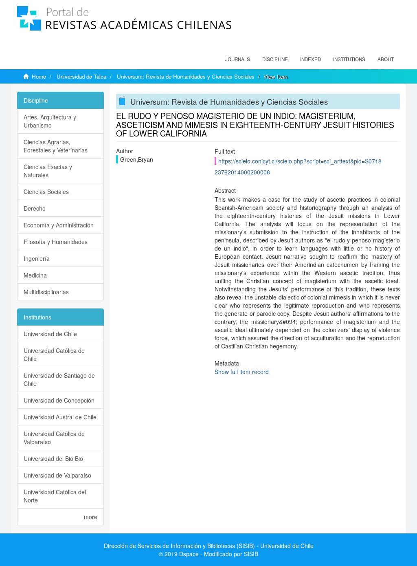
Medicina (35, 275)
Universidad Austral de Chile (60, 417)
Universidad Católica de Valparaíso (54, 437)
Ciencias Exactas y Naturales (48, 171)
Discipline (275, 59)
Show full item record (242, 372)
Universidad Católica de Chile (54, 354)
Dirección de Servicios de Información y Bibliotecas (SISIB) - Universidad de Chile (209, 546)
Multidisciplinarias (46, 292)
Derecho (35, 208)
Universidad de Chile (50, 334)
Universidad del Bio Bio (53, 458)
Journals (237, 59)
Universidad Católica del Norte (55, 496)
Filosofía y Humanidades (56, 242)
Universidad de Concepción (59, 400)
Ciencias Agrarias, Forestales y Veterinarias (56, 146)
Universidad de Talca (81, 76)
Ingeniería (37, 258)
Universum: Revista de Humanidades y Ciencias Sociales (186, 76)
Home (39, 76)
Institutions (349, 59)
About (385, 59)
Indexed (310, 59)
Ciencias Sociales (46, 191)
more (90, 517)
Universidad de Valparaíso (57, 475)
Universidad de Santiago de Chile (59, 379)
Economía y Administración (59, 225)
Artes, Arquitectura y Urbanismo (50, 121)
